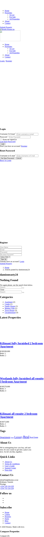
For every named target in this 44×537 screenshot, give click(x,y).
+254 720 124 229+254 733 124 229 (7, 487)
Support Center (10, 468)
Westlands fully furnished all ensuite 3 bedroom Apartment (22, 380)
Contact (7, 23)
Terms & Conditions (12, 464)
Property (8, 517)
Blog (6, 521)
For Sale (12, 17)
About (7, 21)
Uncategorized (10, 313)
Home (7, 11)
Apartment (9, 302)
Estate (12, 437)
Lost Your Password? (8, 142)
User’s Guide (10, 466)
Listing (7, 515)
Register (9, 61)
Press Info (8, 470)
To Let (11, 15)
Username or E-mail (7, 156)
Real (26, 437)
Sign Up (3, 259)
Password (3, 137)
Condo (7, 304)
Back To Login (5, 160)
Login (2, 61)
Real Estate (34, 437)
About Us (8, 462)
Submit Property (6, 27)
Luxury (18, 437)
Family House (10, 306)
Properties (8, 13)
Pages (7, 519)
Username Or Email (7, 134)
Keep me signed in (9, 139)
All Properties (14, 19)
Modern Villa (10, 308)
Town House (9, 310)
